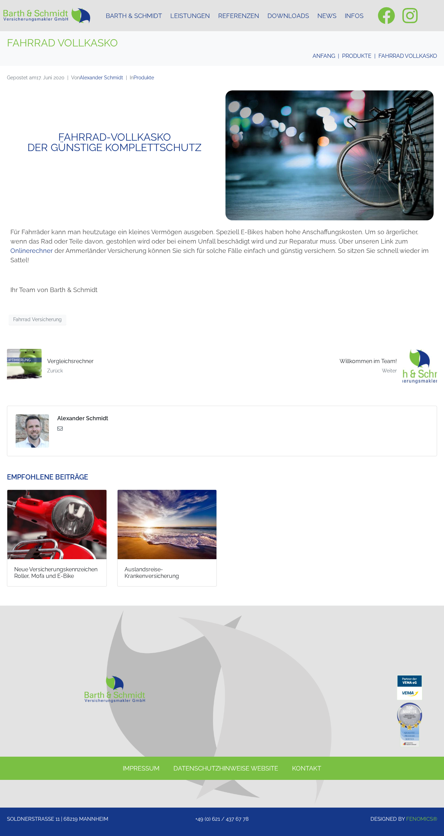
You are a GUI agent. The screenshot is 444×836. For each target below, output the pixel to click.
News (326, 15)
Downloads (288, 15)
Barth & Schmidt (134, 15)
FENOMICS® (421, 819)
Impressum (141, 768)
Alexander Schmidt (101, 77)
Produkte (144, 77)
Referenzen (238, 15)
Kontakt (306, 768)
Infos (354, 15)
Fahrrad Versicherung (37, 319)
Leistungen (190, 15)
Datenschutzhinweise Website (225, 768)
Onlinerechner (31, 250)
